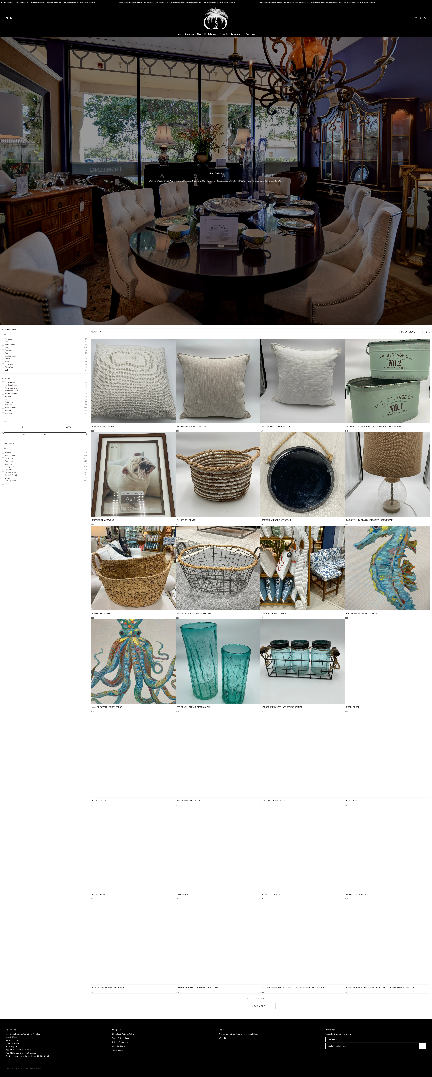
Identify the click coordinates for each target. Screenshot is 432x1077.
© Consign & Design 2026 (15, 1069)
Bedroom (9, 458)
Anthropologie (11, 393)
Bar (6, 342)
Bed (6, 353)
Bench (7, 358)
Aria (7, 399)
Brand (7, 378)
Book (7, 361)
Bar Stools (9, 347)
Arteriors (8, 405)
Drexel (7, 483)
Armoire (8, 339)
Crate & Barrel (11, 475)
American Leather (12, 391)
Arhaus (8, 396)
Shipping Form (118, 1046)
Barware (8, 350)
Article (8, 410)
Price (6, 422)
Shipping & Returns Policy (123, 1034)
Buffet (7, 370)
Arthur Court (10, 407)
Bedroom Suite (11, 356)
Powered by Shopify (34, 1069)
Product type (10, 329)
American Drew (11, 388)
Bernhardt (9, 461)
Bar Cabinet (10, 344)
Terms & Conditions (120, 1038)
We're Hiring (117, 1050)
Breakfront (9, 367)
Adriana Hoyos (11, 385)
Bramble (8, 464)
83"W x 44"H (10, 382)
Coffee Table (10, 472)
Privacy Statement (120, 1042)
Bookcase (9, 364)
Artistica (8, 413)
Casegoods (10, 467)
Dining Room (10, 481)
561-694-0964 (43, 1056)
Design (8, 478)
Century (8, 469)
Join (422, 1046)
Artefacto (9, 402)
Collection (9, 443)
